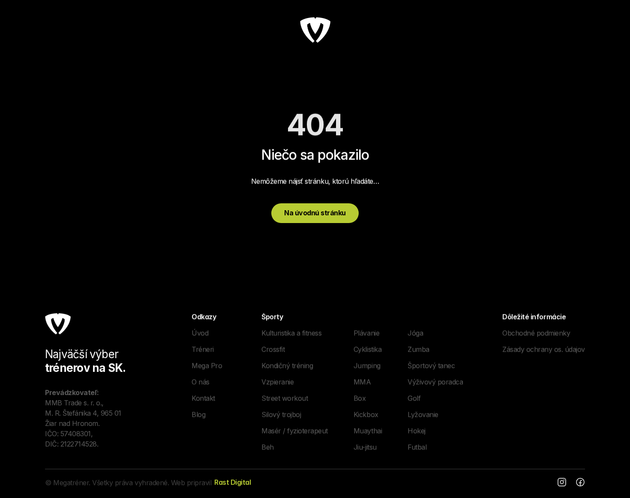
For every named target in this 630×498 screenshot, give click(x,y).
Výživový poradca (435, 381)
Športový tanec (431, 365)
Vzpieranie (277, 381)
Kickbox (366, 414)
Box (360, 397)
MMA (362, 381)
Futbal (417, 446)
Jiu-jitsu (365, 446)
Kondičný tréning (287, 365)
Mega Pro (207, 365)
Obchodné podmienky (536, 332)
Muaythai (368, 430)
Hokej (417, 430)
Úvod (200, 332)
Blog (198, 414)
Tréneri (203, 348)
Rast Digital (232, 482)
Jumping (367, 365)
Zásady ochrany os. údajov (543, 348)
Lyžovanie (423, 414)
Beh (267, 446)
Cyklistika (367, 348)
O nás (201, 381)
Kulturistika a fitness (291, 332)
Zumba (418, 348)
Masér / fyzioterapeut (294, 430)
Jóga (415, 332)
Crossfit (273, 348)
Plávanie (366, 332)
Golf (414, 397)
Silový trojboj (281, 414)
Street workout (284, 397)
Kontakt (203, 397)
